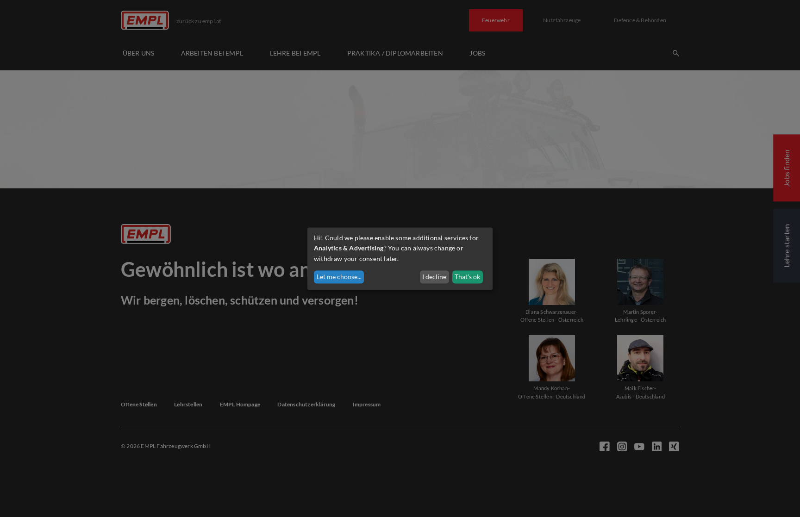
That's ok (467, 276)
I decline (434, 276)
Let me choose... (339, 276)
